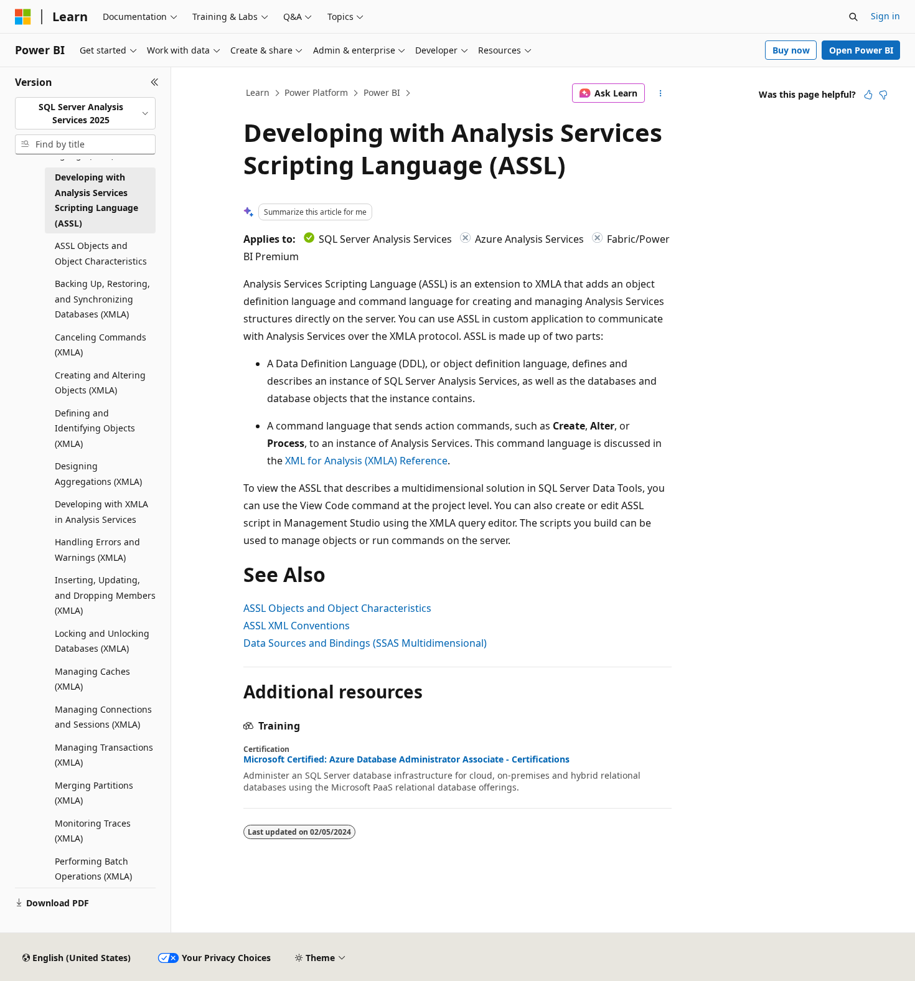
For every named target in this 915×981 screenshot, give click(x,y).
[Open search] (853, 17)
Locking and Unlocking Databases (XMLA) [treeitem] (102, 641)
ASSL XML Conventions (296, 625)
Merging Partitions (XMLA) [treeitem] (94, 793)
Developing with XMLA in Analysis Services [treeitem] (101, 511)
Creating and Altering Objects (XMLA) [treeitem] (100, 383)
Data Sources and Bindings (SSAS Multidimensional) (365, 643)
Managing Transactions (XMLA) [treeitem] (104, 755)
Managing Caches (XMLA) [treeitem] (92, 679)
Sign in (885, 16)
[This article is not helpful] (883, 94)
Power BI (382, 92)
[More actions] (661, 93)
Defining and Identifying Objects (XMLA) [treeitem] (95, 428)
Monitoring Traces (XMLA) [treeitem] (93, 831)
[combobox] (85, 113)
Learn (258, 92)
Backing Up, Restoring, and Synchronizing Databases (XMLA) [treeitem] (102, 299)
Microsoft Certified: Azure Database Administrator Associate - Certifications (406, 759)
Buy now (791, 50)
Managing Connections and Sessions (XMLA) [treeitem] (103, 717)
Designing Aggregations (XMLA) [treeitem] (98, 473)
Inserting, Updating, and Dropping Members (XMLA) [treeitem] (105, 595)
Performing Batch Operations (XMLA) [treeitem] (93, 869)
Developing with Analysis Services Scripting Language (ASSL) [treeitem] (96, 200)
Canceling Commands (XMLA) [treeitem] (100, 345)
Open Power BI (861, 50)
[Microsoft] (23, 17)
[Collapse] (155, 82)
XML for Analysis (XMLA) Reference (366, 460)
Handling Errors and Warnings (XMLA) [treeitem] (97, 549)
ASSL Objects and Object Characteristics (337, 608)
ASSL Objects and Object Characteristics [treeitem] (101, 253)
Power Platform (316, 92)
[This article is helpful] (868, 94)
